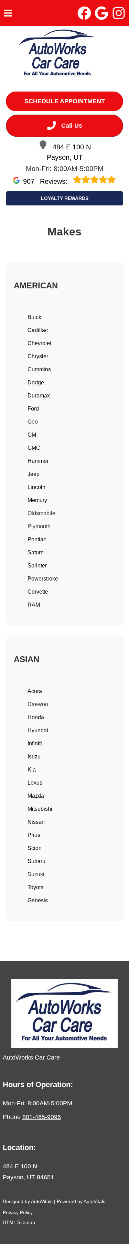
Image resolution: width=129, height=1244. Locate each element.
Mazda (36, 796)
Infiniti (35, 743)
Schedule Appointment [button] (64, 101)
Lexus (35, 783)
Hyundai (38, 730)
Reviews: (46, 181)
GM (32, 435)
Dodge (36, 382)
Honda (36, 717)
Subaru (36, 861)
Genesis (38, 900)
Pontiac (37, 539)
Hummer (38, 461)
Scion (35, 848)
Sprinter (37, 565)
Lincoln (36, 487)
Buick (34, 317)
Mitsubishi (40, 809)
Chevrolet (39, 343)
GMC (34, 448)
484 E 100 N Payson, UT (69, 152)
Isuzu (34, 756)
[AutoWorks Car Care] (57, 53)
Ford (33, 409)
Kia (32, 770)
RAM (34, 605)
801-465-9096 (41, 1117)
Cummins (39, 369)
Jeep (34, 474)
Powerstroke (43, 579)
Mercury (37, 500)
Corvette (38, 592)
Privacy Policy (18, 1212)
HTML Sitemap (19, 1222)
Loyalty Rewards (64, 198)
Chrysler (38, 356)
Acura (35, 691)
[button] (84, 13)
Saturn (36, 552)
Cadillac (38, 330)
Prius (34, 835)
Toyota (36, 887)
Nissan (36, 822)
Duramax (39, 395)
